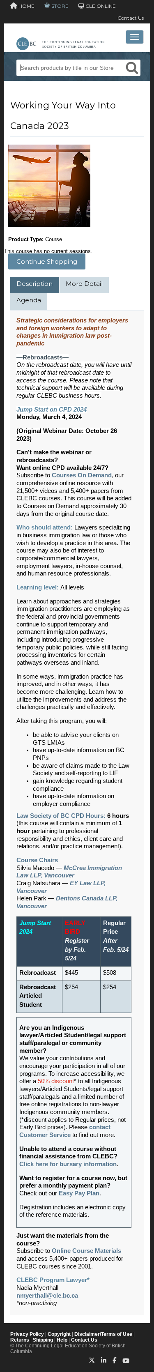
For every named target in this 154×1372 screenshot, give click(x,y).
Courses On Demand (82, 475)
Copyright (59, 1334)
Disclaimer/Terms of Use (103, 1334)
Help (62, 1340)
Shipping (43, 1340)
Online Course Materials (86, 1251)
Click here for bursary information (68, 1164)
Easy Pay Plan (79, 1193)
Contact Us (130, 18)
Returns (19, 1340)
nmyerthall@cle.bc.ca (47, 1295)
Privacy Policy (27, 1334)
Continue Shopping (46, 261)
